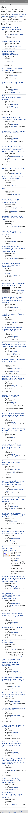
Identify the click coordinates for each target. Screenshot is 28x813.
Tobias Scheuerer (14, 605)
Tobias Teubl (13, 672)
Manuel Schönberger (15, 542)
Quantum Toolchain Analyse (11, 41)
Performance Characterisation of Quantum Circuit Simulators (12, 177)
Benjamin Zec (13, 160)
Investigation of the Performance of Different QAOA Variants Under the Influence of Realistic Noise (13, 415)
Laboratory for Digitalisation (12, 4)
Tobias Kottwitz (14, 789)
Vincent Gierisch (14, 322)
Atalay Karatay (13, 688)
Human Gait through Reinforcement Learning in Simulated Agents (13, 284)
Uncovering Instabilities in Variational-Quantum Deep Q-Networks (11, 462)
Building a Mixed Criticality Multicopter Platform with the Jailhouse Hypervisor (11, 780)
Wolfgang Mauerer (15, 156)
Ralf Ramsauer (14, 75)
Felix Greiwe (20, 321)
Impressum (8, 812)
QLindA (17, 471)
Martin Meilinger (14, 439)
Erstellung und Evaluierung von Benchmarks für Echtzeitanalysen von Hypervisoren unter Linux (12, 615)
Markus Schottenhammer (16, 338)
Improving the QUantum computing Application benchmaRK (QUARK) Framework (13, 430)
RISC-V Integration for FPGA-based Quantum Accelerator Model (13, 83)
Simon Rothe (13, 403)
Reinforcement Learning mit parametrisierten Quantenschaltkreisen (11, 548)
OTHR (2, 4)
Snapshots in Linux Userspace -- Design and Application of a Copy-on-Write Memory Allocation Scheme (13, 514)
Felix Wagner (13, 241)
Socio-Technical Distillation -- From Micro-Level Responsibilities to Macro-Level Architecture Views (13, 482)
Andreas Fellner (14, 387)
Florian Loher (13, 717)
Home (3, 1)
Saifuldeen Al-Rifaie (15, 92)
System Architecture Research (15, 16)
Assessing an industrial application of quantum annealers (14, 709)
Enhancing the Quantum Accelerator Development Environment (13, 132)
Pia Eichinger (13, 493)
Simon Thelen (14, 184)
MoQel (11, 61)
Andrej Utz (12, 770)
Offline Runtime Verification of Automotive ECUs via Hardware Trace (14, 118)
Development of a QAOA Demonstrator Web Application (12, 28)
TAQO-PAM (12, 353)
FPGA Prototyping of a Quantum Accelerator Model (12, 69)
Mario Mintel (13, 523)
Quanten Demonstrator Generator (13, 168)
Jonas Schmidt (19, 292)
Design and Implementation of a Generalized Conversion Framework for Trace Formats (13, 694)
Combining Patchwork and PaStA (12, 627)
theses (2, 812)
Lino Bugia (12, 196)
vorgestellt (22, 656)
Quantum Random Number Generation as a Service (11, 396)
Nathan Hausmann (15, 624)
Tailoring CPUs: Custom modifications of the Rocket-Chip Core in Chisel (12, 232)
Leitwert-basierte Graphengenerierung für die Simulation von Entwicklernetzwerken (11, 595)
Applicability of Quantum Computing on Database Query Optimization (13, 532)
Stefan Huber (14, 402)
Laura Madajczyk (14, 211)
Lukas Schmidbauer (16, 46)
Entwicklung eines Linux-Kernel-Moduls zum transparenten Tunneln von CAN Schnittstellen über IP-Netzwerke (13, 299)
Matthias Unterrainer (15, 309)
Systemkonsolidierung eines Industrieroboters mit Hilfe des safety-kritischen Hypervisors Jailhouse (12, 744)
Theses (22, 4)
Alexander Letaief (14, 226)
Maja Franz (14, 351)
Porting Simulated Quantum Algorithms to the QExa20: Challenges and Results (11, 200)
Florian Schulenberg (15, 371)
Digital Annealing (7, 189)
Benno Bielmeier (15, 225)
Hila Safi (13, 422)
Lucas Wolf (12, 508)
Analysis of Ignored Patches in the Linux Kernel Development (13, 726)
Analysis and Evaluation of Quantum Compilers (13, 315)
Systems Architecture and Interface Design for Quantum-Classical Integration (13, 97)
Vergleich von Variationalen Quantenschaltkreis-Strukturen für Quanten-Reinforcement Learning (13, 378)
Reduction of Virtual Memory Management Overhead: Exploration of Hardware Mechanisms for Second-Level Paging (13, 249)
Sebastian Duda (14, 733)
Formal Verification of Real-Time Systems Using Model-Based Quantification (12, 265)
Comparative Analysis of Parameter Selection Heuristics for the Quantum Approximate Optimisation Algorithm (14, 344)
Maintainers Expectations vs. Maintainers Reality (11, 641)
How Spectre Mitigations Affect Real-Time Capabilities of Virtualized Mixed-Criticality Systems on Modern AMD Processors (13, 761)
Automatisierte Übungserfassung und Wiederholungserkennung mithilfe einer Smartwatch (12, 329)
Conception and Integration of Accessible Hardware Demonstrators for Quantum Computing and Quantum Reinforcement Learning (13, 148)
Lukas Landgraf (14, 79)
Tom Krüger (14, 321)
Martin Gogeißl (14, 456)
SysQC (11, 77)
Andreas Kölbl (13, 804)
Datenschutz (15, 812)
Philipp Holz (13, 185)
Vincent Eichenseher (16, 34)
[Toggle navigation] (26, 1)
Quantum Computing (15, 14)
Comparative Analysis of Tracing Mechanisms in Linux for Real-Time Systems (13, 217)
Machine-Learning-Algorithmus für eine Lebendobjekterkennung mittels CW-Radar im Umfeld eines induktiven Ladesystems (13, 579)
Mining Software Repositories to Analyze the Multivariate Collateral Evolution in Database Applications (13, 679)
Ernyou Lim (13, 126)
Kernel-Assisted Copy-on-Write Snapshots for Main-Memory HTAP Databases (13, 499)
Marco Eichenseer (14, 703)
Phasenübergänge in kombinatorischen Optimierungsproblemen (10, 53)
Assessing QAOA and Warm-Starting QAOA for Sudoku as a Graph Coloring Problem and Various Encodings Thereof (13, 446)
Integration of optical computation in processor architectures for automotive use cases (13, 361)
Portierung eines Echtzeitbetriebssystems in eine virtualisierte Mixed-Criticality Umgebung (12, 795)
